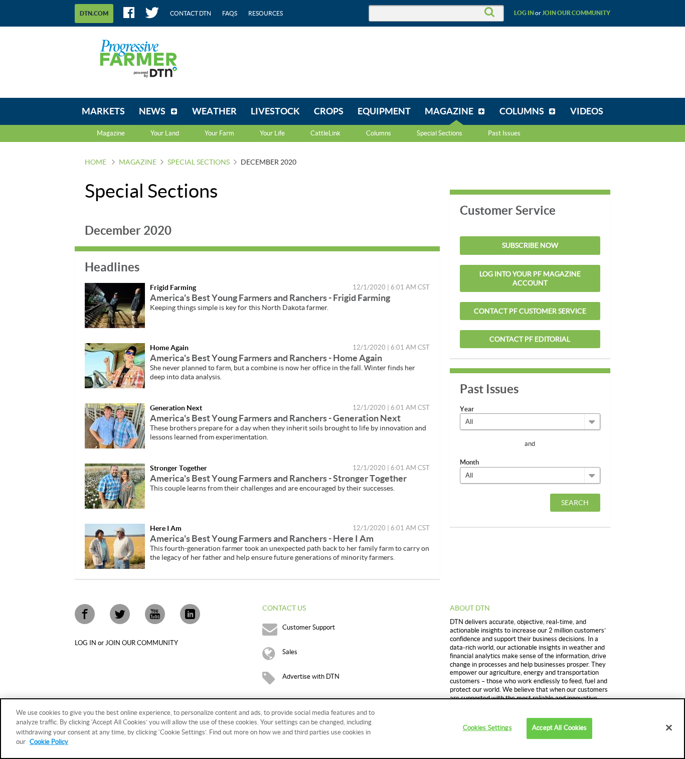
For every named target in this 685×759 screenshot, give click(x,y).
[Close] (669, 728)
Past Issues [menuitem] (504, 133)
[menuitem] (103, 111)
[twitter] (120, 614)
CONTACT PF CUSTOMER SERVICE (530, 311)
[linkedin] (190, 614)
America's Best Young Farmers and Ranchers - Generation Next (275, 418)
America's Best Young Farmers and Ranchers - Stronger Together (278, 478)
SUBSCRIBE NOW (530, 245)
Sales (289, 652)
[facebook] (85, 614)
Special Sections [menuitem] (439, 133)
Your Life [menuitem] (272, 133)
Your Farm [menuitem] (219, 133)
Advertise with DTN (310, 676)
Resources (265, 14)
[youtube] (155, 614)
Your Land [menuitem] (164, 133)
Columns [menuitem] (378, 133)
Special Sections (198, 162)
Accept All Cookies (559, 728)
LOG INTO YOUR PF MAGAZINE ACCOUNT (530, 279)
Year (467, 409)
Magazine (111, 133)
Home (95, 162)
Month (469, 462)
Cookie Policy (49, 741)
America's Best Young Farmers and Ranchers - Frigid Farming (270, 297)
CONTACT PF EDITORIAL (529, 339)
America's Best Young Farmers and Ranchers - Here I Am (262, 538)
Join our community (576, 13)
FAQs (229, 14)
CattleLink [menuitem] (325, 133)
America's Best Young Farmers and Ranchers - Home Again (266, 358)
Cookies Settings (487, 728)
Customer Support (308, 627)
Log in (524, 13)
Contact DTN (190, 14)
